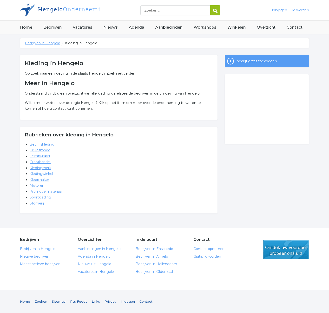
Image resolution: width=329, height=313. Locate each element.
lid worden (300, 10)
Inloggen (128, 301)
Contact (295, 27)
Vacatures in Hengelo (96, 271)
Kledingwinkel (41, 174)
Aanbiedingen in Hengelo (99, 249)
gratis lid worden (286, 249)
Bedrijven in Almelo (152, 256)
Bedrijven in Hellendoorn (156, 264)
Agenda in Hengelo (94, 256)
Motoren (37, 185)
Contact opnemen (208, 249)
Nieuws (110, 27)
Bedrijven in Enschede (154, 249)
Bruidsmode (40, 150)
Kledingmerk (40, 168)
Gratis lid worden (207, 256)
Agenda (136, 27)
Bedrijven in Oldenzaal (154, 271)
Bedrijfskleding (42, 144)
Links (96, 301)
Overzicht (266, 27)
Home (26, 27)
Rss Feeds (78, 301)
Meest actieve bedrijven (40, 264)
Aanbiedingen (169, 27)
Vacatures (82, 27)
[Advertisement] (267, 109)
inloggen (279, 10)
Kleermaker (39, 180)
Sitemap (59, 301)
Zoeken (41, 301)
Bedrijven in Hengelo (80, 10)
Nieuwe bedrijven (34, 256)
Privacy (110, 301)
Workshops (205, 27)
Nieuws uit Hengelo (94, 264)
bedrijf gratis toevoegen (257, 61)
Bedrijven (52, 27)
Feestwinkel (40, 156)
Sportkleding (40, 197)
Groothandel (40, 162)
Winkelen (236, 27)
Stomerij (37, 203)
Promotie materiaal (46, 191)
